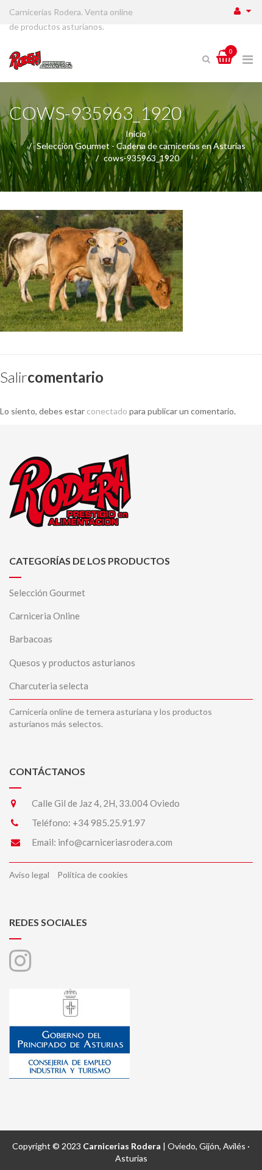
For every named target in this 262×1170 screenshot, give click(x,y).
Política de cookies (92, 874)
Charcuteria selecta (48, 685)
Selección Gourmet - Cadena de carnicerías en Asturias (141, 146)
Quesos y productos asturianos (72, 662)
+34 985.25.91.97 (109, 822)
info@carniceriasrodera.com (115, 842)
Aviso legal (29, 874)
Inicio (136, 133)
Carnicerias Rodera (122, 1146)
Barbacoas (30, 638)
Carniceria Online (44, 615)
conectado (107, 411)
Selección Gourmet (47, 592)
